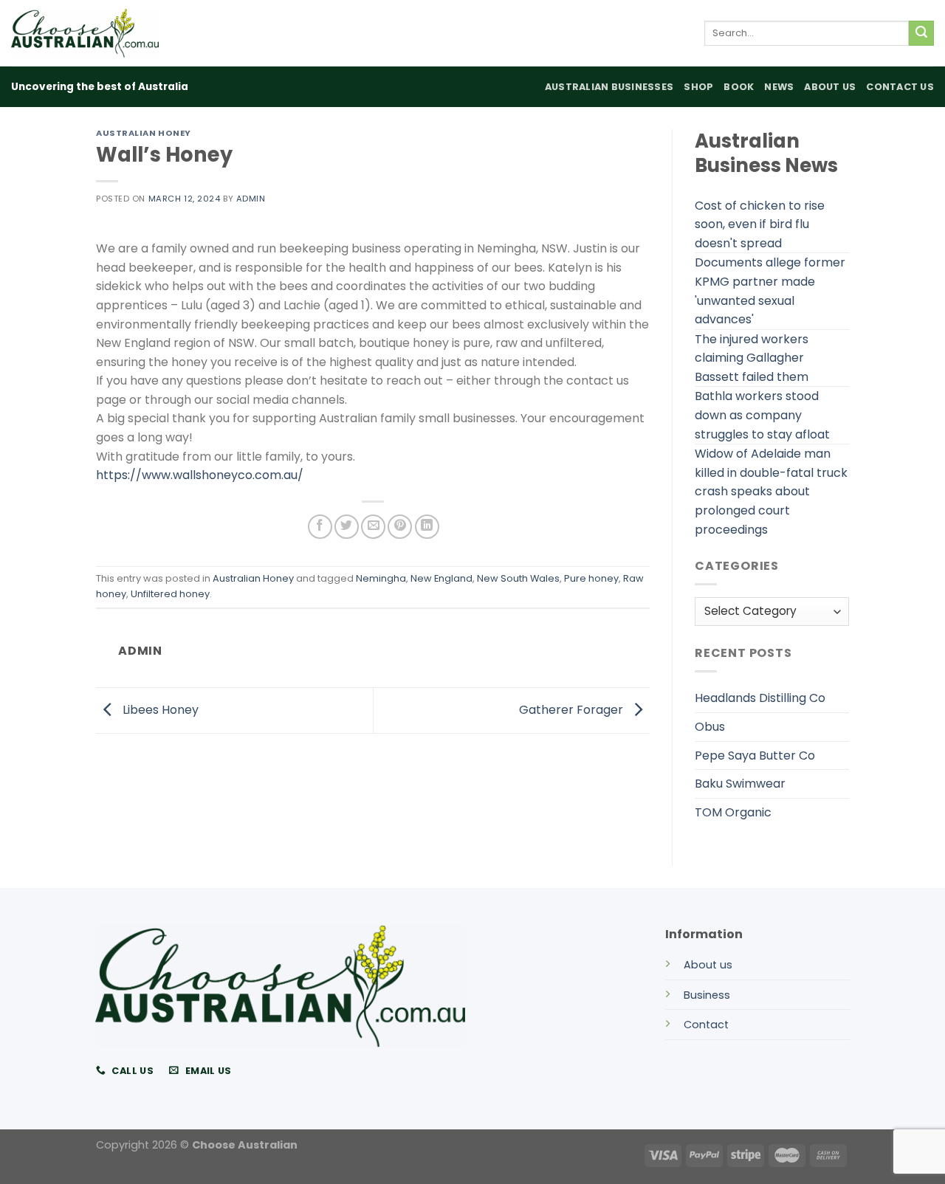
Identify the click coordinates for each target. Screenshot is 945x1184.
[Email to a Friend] (373, 526)
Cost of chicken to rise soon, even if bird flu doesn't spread (760, 224)
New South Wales (518, 578)
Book (739, 86)
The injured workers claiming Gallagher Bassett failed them (751, 358)
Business (707, 995)
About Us (830, 86)
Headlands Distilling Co (760, 697)
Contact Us (900, 86)
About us (708, 964)
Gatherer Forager (572, 709)
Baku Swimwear (740, 783)
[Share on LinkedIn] (427, 526)
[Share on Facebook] (320, 526)
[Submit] (921, 33)
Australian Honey (143, 133)
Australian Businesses (609, 86)
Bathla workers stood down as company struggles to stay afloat (762, 415)
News (779, 86)
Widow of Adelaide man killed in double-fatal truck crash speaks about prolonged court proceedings (771, 491)
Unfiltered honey (170, 594)
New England (441, 578)
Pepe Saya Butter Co (755, 755)
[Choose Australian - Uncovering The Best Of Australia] (85, 33)
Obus (710, 726)
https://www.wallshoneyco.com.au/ (199, 475)
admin (251, 198)
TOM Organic (733, 812)
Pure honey (591, 578)
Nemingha (381, 578)
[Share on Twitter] (346, 526)
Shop (698, 86)
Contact (706, 1024)
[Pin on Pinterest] (400, 526)
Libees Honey (159, 709)
